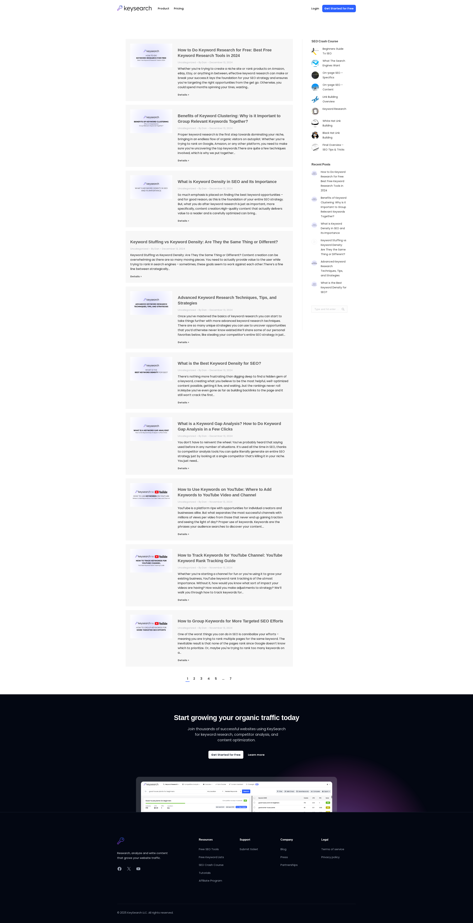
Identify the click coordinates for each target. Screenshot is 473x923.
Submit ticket (249, 849)
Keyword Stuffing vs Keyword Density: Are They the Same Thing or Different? (204, 242)
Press (284, 857)
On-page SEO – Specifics (333, 75)
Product (163, 8)
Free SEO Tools (209, 849)
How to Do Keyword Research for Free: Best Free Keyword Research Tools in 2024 (225, 53)
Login (315, 8)
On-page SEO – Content (333, 87)
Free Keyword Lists (211, 857)
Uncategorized (187, 62)
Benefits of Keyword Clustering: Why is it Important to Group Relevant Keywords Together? (229, 119)
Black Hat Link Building (331, 135)
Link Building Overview (330, 99)
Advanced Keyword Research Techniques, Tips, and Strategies (227, 300)
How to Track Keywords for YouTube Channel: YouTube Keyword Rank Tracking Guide (230, 558)
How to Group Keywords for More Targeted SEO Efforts (230, 621)
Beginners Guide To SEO (333, 51)
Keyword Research (334, 109)
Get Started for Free (226, 755)
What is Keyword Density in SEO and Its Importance (227, 181)
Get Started (339, 8)
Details (182, 94)
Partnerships (289, 865)
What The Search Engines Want (334, 63)
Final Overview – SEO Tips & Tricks (333, 147)
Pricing (179, 8)
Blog (283, 849)
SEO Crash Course (211, 865)
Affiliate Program (210, 881)
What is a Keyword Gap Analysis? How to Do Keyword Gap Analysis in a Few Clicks (229, 426)
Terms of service (332, 849)
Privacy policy (330, 857)
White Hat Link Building (332, 123)
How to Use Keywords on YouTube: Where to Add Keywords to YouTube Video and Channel (224, 492)
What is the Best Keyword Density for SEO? (219, 363)
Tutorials (205, 873)
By (203, 62)
